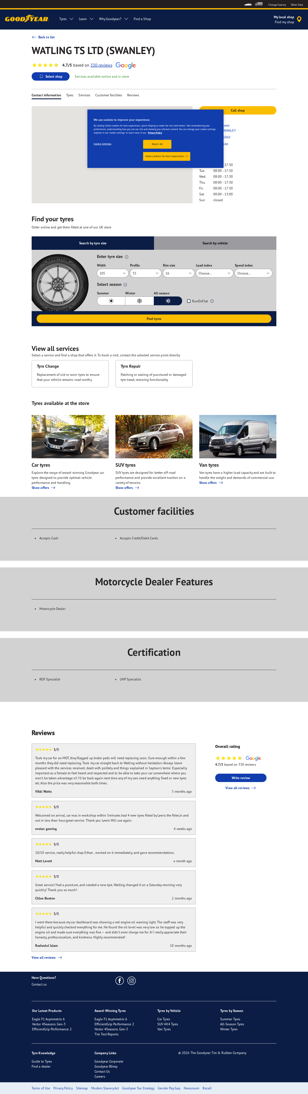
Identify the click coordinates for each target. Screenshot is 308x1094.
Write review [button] (241, 778)
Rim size (169, 265)
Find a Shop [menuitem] (142, 19)
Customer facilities (108, 95)
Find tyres (154, 319)
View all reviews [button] (237, 788)
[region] (155, 139)
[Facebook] (119, 980)
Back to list (46, 37)
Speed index (244, 265)
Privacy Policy (155, 132)
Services (84, 95)
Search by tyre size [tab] (92, 243)
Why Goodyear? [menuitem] (110, 19)
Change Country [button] (277, 4)
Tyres (70, 95)
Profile (135, 265)
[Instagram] (131, 980)
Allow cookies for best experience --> (166, 156)
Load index (204, 265)
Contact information (46, 95)
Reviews (133, 95)
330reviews (101, 65)
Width (101, 265)
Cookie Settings (102, 143)
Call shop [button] (238, 110)
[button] (126, 256)
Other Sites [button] (297, 4)
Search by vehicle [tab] (215, 243)
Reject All (157, 144)
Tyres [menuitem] (63, 19)
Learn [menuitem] (83, 19)
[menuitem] (248, 4)
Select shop (53, 76)
